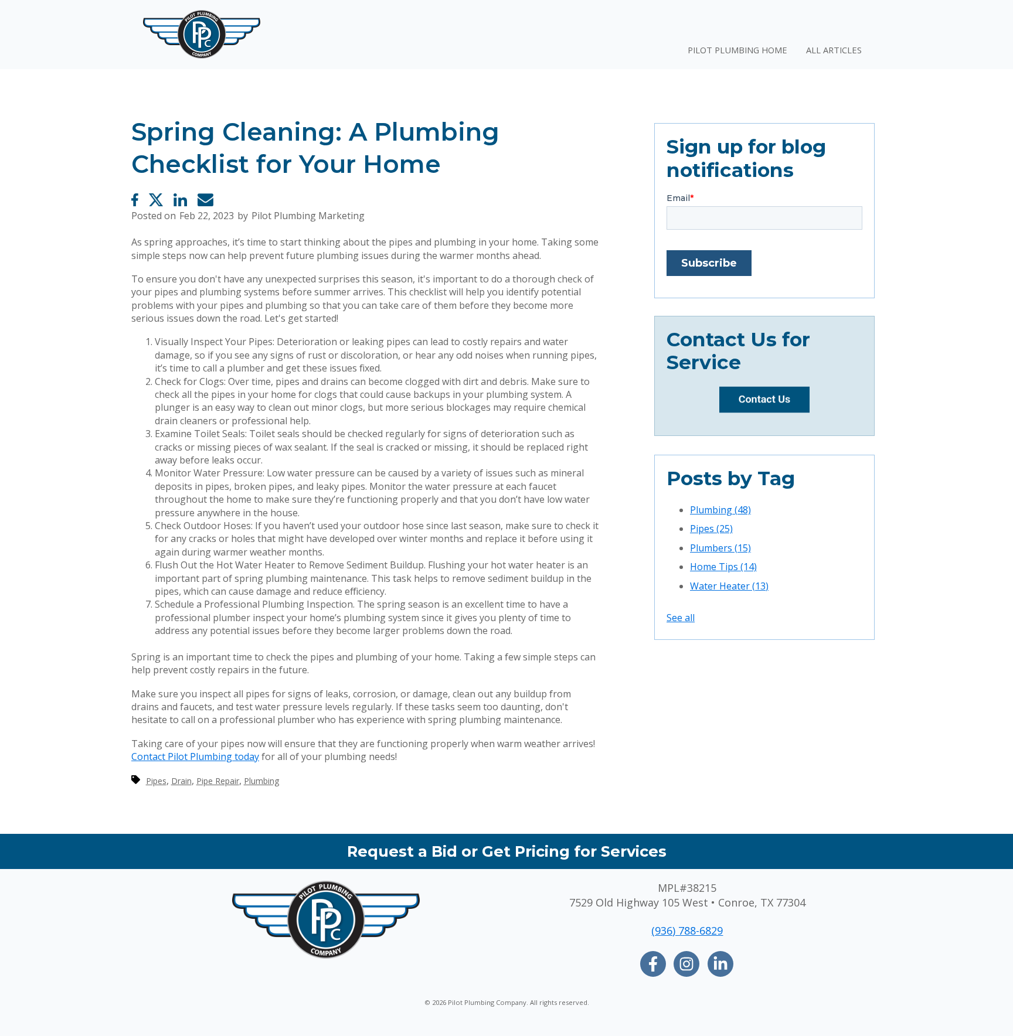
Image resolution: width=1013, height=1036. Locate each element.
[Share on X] (156, 199)
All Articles (834, 50)
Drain (181, 780)
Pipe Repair (217, 780)
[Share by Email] (206, 199)
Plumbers (720, 547)
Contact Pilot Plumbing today (195, 756)
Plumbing (261, 780)
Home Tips (723, 566)
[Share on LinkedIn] (180, 199)
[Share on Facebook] (134, 199)
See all (681, 617)
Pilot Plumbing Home (737, 50)
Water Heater (729, 586)
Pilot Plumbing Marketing (308, 215)
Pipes (156, 780)
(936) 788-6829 (687, 930)
